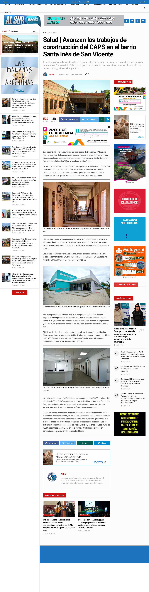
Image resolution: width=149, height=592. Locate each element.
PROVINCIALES (132, 4)
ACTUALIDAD (19, 4)
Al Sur (52, 74)
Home (5, 2)
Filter (34, 31)
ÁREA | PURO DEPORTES (37, 4)
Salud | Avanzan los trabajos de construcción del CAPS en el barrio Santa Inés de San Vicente (18, 45)
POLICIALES (74, 4)
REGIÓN (8, 12)
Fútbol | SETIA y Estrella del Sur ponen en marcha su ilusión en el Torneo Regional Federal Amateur (24, 213)
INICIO (7, 4)
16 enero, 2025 (64, 74)
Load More (19, 292)
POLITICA (86, 4)
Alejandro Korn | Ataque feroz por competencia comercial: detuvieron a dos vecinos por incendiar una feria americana (125, 335)
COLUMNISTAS (100, 4)
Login (144, 2)
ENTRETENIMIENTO (58, 4)
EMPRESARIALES (115, 4)
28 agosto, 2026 (49, 533)
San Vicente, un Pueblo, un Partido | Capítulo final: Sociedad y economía (133, 369)
